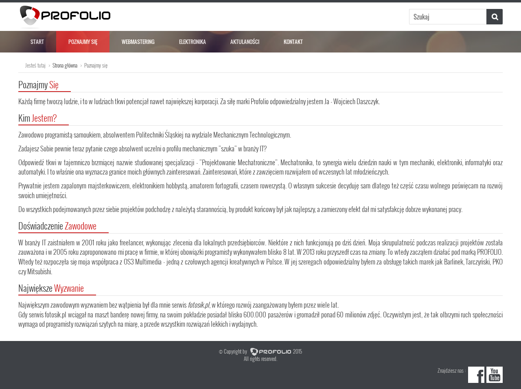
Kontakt (293, 41)
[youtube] (494, 380)
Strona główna (65, 65)
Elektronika (192, 41)
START (37, 41)
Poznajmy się (82, 41)
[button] (494, 16)
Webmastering (138, 41)
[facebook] (476, 380)
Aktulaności (244, 41)
